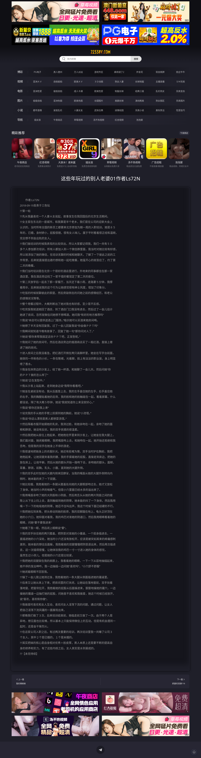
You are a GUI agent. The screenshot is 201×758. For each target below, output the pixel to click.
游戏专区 (98, 72)
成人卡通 (78, 91)
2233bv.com (100, 52)
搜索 (136, 58)
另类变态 (180, 91)
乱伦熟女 (160, 91)
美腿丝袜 (119, 100)
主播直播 (160, 81)
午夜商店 (57, 119)
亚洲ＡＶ (37, 81)
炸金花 (139, 72)
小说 (20, 110)
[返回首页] (194, 752)
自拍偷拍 (57, 81)
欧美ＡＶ (78, 81)
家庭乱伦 (57, 110)
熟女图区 (160, 100)
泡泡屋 (139, 119)
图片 (20, 101)
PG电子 (37, 72)
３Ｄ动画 (98, 81)
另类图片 (180, 100)
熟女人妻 (119, 81)
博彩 (20, 72)
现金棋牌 (160, 72)
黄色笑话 (160, 110)
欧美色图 (78, 100)
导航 (20, 120)
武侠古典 (98, 110)
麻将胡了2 (119, 72)
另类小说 (139, 110)
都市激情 (37, 110)
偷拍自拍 (57, 91)
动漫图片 (98, 100)
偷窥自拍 (37, 100)
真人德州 (57, 72)
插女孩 (37, 119)
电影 (20, 91)
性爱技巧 (180, 110)
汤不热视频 (98, 119)
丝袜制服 (139, 81)
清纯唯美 (139, 100)
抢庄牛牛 (180, 72)
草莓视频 (78, 119)
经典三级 (139, 91)
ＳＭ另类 (180, 81)
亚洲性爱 (37, 91)
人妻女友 (78, 110)
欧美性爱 (98, 91)
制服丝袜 (119, 91)
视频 (20, 81)
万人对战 (78, 72)
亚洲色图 (57, 100)
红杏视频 (119, 119)
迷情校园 (119, 110)
